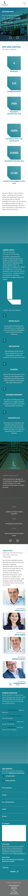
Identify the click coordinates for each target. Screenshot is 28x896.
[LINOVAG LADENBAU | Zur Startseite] (4, 4)
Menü (24, 3)
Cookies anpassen (14, 893)
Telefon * (4, 816)
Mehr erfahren (6, 22)
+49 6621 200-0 (10, 776)
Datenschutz (6, 844)
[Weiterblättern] (17, 38)
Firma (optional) (7, 788)
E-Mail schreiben (10, 780)
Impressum (14, 887)
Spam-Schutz (6, 857)
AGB (14, 890)
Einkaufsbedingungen (14, 885)
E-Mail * (4, 809)
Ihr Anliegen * (6, 823)
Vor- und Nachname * (8, 802)
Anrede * (4, 795)
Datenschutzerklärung (19, 853)
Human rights (14, 892)
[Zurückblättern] (10, 38)
